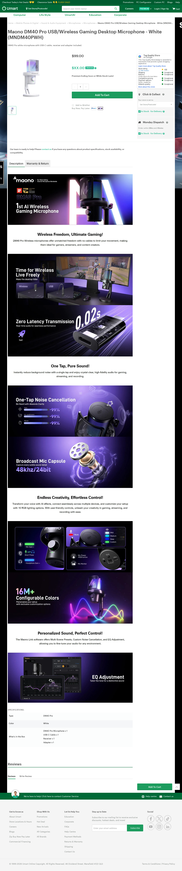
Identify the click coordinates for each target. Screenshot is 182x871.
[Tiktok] (168, 821)
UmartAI (70, 14)
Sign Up (165, 8)
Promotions (128, 2)
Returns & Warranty (73, 841)
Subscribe (135, 828)
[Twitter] (160, 821)
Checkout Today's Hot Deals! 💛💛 (18, 2)
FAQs (66, 826)
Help (177, 2)
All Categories (43, 831)
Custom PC (159, 2)
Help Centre (70, 831)
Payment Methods (72, 836)
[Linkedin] (168, 829)
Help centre (151, 796)
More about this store (146, 87)
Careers (129, 8)
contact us (46, 149)
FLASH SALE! (64, 2)
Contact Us (69, 851)
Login (157, 8)
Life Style (44, 14)
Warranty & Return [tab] (38, 163)
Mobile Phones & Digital (27, 23)
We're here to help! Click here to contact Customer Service (51, 796)
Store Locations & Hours (20, 821)
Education (95, 14)
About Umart (15, 816)
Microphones (75, 23)
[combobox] (90, 8)
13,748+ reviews (143, 70)
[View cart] (173, 8)
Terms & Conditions (151, 864)
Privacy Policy (168, 864)
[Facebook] (151, 821)
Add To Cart (102, 94)
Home (10, 23)
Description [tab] (16, 163)
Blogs (170, 2)
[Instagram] (160, 829)
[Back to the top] (177, 787)
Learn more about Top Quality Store (152, 66)
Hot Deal (41, 821)
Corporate (120, 14)
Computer (20, 14)
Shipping (68, 846)
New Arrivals (42, 826)
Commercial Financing (20, 841)
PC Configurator (143, 2)
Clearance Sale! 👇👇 (47, 2)
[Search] (115, 9)
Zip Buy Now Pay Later (19, 836)
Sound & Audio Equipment (53, 23)
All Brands (41, 836)
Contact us (168, 796)
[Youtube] (151, 829)
